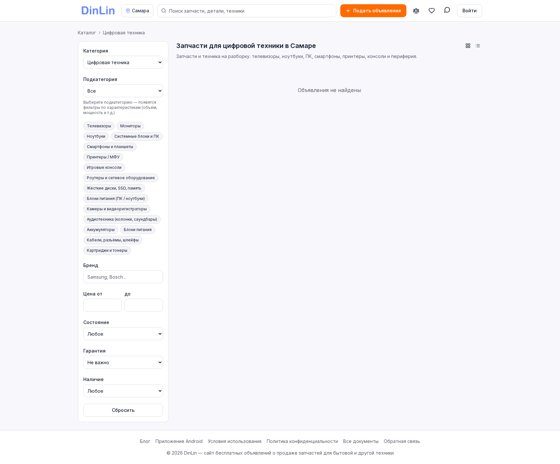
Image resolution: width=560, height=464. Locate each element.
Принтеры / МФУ (103, 157)
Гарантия (94, 351)
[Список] (477, 45)
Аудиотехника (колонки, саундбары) (122, 219)
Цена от (92, 293)
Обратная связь (402, 441)
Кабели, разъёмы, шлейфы (113, 240)
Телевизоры (99, 125)
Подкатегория (100, 79)
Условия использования (235, 441)
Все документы (361, 441)
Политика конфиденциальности (302, 441)
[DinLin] (97, 11)
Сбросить (123, 410)
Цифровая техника (124, 32)
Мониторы (130, 125)
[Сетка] (467, 45)
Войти (469, 10)
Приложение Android (179, 441)
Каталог (87, 32)
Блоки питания (138, 229)
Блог (145, 441)
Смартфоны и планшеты (110, 146)
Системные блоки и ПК (136, 136)
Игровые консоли (104, 167)
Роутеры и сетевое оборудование (121, 177)
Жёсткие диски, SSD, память (114, 188)
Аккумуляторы (101, 229)
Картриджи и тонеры (107, 250)
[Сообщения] (447, 10)
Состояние (96, 322)
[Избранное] (432, 11)
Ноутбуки (96, 136)
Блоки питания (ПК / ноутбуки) (116, 198)
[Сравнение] (416, 11)
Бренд (90, 265)
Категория (95, 50)
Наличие (93, 379)
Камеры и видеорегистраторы (117, 208)
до (127, 293)
